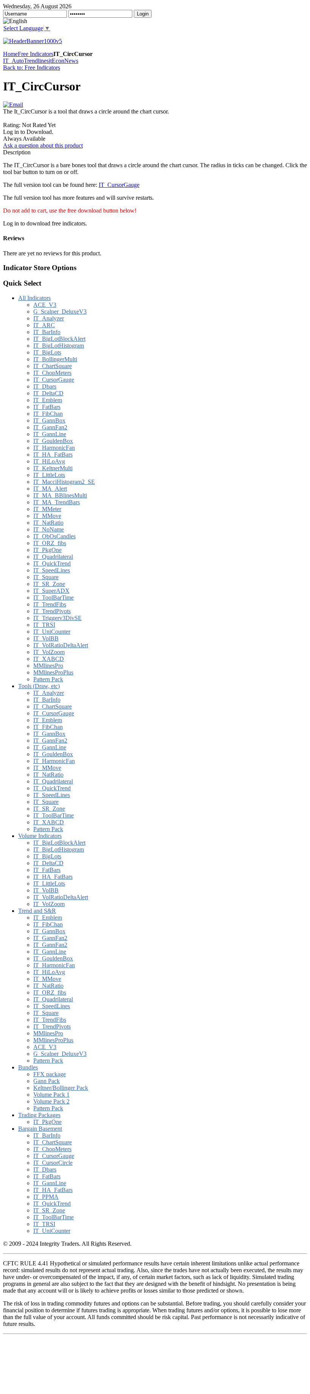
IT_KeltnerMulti (53, 468)
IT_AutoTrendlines (26, 61)
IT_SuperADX (51, 590)
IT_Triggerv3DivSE (57, 618)
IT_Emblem (47, 400)
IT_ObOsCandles (54, 536)
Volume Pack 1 (51, 1094)
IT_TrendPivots (52, 611)
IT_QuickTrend (52, 563)
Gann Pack (46, 1081)
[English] (15, 21)
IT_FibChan (48, 413)
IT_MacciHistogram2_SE (64, 482)
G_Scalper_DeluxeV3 (60, 311)
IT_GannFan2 (50, 427)
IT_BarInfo (46, 332)
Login (143, 14)
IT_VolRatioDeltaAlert (60, 645)
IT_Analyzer (48, 318)
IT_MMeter (47, 509)
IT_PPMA (46, 1197)
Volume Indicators (40, 836)
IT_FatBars (46, 407)
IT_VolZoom (49, 652)
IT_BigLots (47, 352)
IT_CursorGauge (119, 185)
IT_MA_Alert (50, 488)
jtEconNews (63, 61)
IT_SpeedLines (51, 570)
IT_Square (46, 577)
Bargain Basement (40, 1128)
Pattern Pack (48, 679)
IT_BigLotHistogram (58, 345)
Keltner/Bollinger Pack (60, 1088)
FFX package (49, 1074)
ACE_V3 (44, 304)
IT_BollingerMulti (55, 359)
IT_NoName (48, 529)
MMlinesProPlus (53, 672)
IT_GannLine (49, 434)
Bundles (28, 1067)
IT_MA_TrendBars (56, 502)
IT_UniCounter (51, 631)
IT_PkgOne (47, 550)
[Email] (13, 104)
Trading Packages (39, 1115)
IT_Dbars (44, 386)
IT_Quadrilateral (53, 556)
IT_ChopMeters (52, 373)
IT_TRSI (44, 625)
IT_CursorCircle (53, 1162)
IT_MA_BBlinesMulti (60, 495)
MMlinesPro (48, 665)
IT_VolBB (46, 638)
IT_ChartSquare (52, 366)
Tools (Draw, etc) (39, 686)
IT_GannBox (49, 420)
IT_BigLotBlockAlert (59, 339)
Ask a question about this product (43, 145)
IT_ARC (44, 325)
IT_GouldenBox (53, 441)
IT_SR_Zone (49, 584)
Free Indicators (35, 54)
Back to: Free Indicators (31, 67)
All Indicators (34, 298)
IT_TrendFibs (49, 604)
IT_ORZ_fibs (49, 543)
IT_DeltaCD (48, 393)
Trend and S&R (37, 911)
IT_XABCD (48, 659)
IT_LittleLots (49, 475)
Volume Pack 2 (51, 1101)
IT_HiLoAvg (49, 461)
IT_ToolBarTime (53, 597)
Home (10, 54)
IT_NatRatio (48, 522)
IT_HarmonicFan (54, 447)
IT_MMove (47, 516)
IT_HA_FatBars (53, 454)
